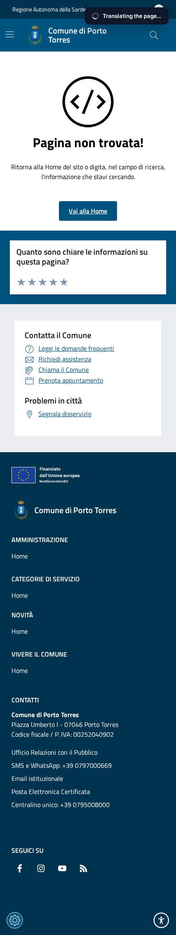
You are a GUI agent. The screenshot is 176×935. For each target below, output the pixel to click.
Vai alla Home (88, 211)
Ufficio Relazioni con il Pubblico (54, 752)
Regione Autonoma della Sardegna (53, 9)
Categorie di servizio (45, 579)
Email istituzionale (37, 778)
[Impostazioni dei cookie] (15, 920)
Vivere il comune (39, 654)
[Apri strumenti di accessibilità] (161, 920)
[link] (49, 476)
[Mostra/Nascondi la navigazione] (10, 34)
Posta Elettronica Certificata (50, 791)
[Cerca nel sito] (154, 35)
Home (19, 556)
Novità (22, 615)
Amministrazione (39, 540)
